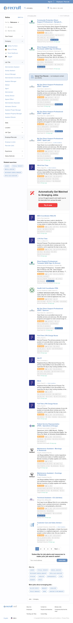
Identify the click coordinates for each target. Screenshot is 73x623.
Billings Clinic (40, 500)
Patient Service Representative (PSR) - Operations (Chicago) (48, 425)
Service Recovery (59, 439)
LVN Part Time (42, 238)
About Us (29, 607)
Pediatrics (58, 436)
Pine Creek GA (45, 218)
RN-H (39, 381)
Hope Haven (40, 89)
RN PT (39, 358)
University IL (44, 360)
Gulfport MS (52, 527)
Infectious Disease (44, 254)
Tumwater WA (58, 265)
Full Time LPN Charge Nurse (47, 404)
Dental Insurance (60, 59)
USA (14, 618)
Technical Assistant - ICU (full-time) (49, 497)
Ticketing (56, 537)
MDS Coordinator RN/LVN (46, 216)
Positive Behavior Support (46, 35)
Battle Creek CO (52, 290)
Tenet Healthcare (13, 53)
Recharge (58, 535)
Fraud (56, 226)
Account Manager (10, 74)
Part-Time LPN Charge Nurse (47, 335)
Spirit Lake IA (50, 115)
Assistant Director (10, 117)
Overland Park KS (46, 452)
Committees (57, 394)
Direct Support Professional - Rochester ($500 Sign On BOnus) (49, 48)
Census (48, 251)
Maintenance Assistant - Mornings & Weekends (49, 449)
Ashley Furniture (12, 46)
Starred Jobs (11, 31)
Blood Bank (42, 301)
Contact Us (43, 607)
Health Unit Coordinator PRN (47, 288)
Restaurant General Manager (13, 172)
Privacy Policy (65, 618)
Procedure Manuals (60, 249)
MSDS (55, 417)
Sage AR (43, 168)
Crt (56, 299)
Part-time (49, 176)
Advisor (7, 85)
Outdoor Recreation (60, 508)
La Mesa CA (44, 241)
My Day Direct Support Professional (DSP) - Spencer (50, 85)
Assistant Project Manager (13, 110)
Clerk (60, 576)
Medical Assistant (10, 169)
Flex (57, 97)
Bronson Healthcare (42, 290)
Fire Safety (42, 348)
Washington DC (58, 51)
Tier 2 (50, 301)
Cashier (7, 166)
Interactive (42, 511)
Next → (57, 549)
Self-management (44, 99)
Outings (41, 62)
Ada (63, 466)
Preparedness (58, 348)
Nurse (44, 591)
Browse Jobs (58, 607)
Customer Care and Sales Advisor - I (50, 524)
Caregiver (41, 576)
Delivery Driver (34, 588)
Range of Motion (49, 229)
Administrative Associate (12, 103)
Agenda (56, 178)
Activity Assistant (10, 70)
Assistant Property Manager (13, 113)
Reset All (20, 17)
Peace (50, 540)
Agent (7, 88)
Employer (10, 142)
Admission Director (10, 106)
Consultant (53, 588)
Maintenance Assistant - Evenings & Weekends (49, 474)
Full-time (49, 32)
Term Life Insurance (44, 102)
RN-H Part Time (42, 165)
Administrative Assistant (12, 67)
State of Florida (12, 49)
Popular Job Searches (46, 609)
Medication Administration (46, 104)
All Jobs (10, 27)
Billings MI (48, 500)
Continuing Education (45, 178)
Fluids (41, 371)
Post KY (43, 338)
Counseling (42, 37)
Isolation (62, 417)
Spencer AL (48, 89)
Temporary (50, 97)
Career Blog (44, 614)
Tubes (54, 251)
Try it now (48, 205)
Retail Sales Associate (11, 175)
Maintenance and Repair (45, 463)
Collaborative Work (44, 537)
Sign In (50, 2)
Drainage (41, 417)
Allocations (58, 513)
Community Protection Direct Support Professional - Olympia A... (49, 21)
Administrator (9, 92)
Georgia (48, 439)
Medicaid (64, 226)
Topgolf (10, 57)
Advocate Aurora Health (43, 428)
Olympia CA (57, 24)
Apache (41, 439)
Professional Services (45, 373)
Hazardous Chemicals (45, 181)
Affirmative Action (44, 466)
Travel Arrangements (45, 513)
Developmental (59, 274)
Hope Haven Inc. (41, 115)
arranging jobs (31, 16)
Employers (29, 609)
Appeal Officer (9, 99)
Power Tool (59, 463)
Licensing (51, 37)
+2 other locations (57, 142)
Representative (51, 576)
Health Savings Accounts (46, 64)
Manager (44, 588)
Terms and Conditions (55, 618)
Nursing (64, 301)
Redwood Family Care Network (45, 24)
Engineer (32, 579)
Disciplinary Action (58, 371)
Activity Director (9, 96)
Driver (40, 579)
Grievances (58, 176)
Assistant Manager (10, 81)
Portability (42, 441)
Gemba (57, 301)
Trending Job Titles (31, 614)
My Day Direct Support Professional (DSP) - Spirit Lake (50, 112)
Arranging (50, 62)
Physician (32, 576)
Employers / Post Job (62, 2)
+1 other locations (51, 168)
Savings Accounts (44, 40)
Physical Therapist (17, 166)
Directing (41, 396)
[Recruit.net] (12, 8)
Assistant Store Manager (56, 591)
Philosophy (60, 35)
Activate (50, 396)
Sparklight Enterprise (42, 527)
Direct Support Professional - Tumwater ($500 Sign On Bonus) (48, 262)
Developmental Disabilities (46, 278)
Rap (40, 229)
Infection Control (61, 396)
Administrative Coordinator (13, 78)
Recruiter (9, 145)
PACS (38, 168)
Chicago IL (53, 428)
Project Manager (35, 591)
